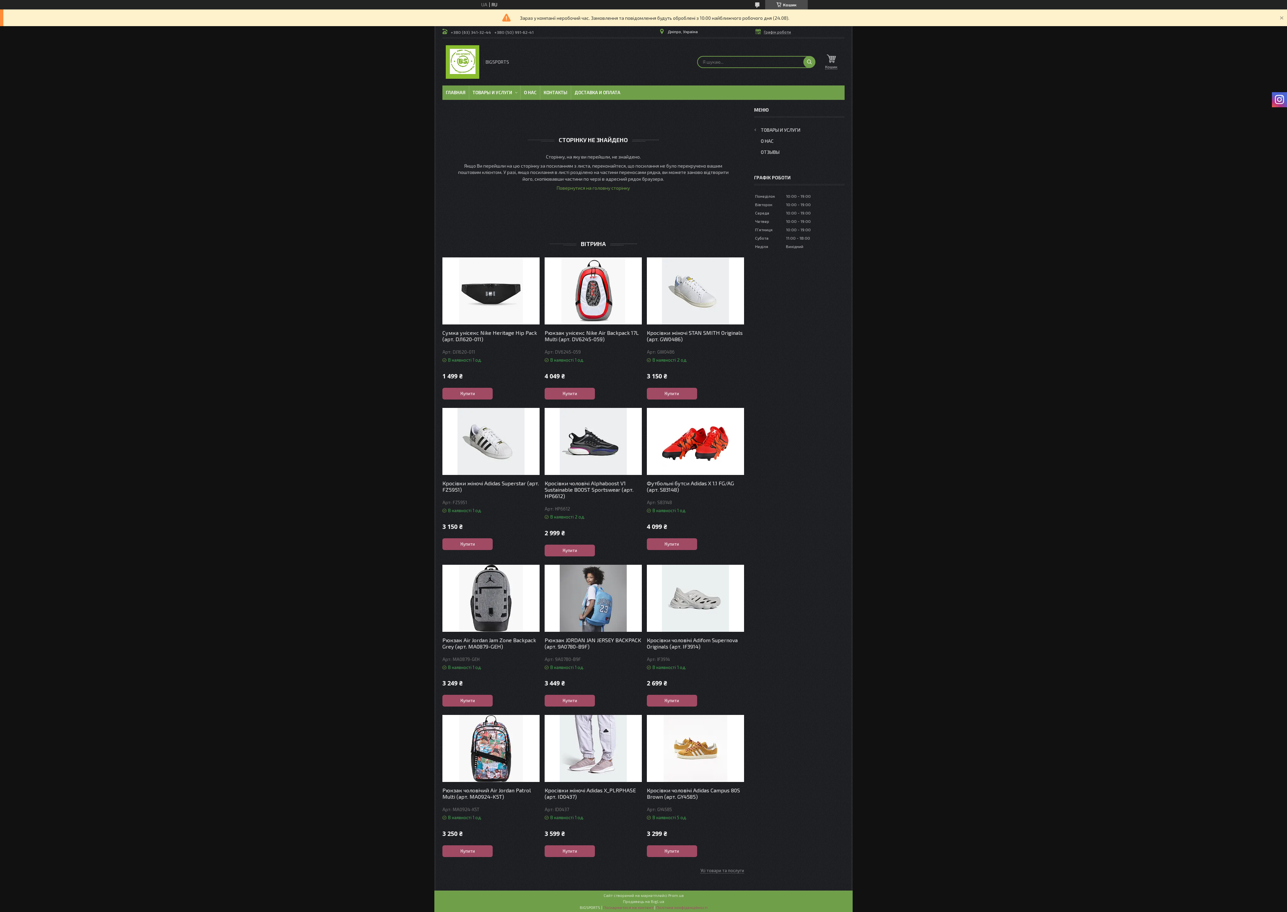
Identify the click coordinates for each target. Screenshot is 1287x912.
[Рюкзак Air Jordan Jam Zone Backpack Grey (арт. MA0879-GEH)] (491, 598)
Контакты (555, 92)
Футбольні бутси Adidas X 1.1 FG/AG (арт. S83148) (690, 486)
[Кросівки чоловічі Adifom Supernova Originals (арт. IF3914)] (695, 598)
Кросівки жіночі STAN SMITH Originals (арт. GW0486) (695, 335)
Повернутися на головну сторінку (593, 188)
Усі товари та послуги (722, 870)
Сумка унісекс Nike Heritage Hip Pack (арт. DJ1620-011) (489, 335)
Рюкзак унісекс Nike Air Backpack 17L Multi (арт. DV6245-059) (592, 335)
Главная (456, 92)
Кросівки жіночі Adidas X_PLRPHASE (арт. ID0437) (590, 793)
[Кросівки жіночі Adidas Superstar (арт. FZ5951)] (491, 441)
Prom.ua (676, 895)
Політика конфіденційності (682, 907)
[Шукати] (809, 62)
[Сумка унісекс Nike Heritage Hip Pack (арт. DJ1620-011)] (491, 290)
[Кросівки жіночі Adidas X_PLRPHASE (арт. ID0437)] (593, 748)
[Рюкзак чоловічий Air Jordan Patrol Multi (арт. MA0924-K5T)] (491, 748)
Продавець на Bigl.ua (643, 901)
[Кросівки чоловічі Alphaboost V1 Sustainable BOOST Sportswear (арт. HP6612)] (593, 441)
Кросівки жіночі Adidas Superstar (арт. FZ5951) (490, 486)
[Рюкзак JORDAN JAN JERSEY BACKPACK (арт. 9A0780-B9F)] (593, 598)
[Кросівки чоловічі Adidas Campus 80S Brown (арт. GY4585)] (695, 748)
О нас (530, 92)
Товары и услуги (492, 92)
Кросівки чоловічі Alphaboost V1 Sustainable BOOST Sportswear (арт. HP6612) (589, 489)
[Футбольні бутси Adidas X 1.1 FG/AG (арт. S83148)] (695, 441)
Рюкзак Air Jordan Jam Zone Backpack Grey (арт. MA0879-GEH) (489, 643)
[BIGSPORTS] (462, 62)
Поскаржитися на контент (628, 907)
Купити (468, 393)
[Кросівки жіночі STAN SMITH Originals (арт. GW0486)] (695, 290)
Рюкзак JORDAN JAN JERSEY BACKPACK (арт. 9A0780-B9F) (593, 643)
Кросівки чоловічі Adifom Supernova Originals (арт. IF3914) (692, 643)
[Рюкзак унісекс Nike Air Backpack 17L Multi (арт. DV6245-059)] (593, 290)
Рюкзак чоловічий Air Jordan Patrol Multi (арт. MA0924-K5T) (486, 793)
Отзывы (770, 152)
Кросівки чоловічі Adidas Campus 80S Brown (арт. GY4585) (693, 793)
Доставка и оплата (597, 92)
